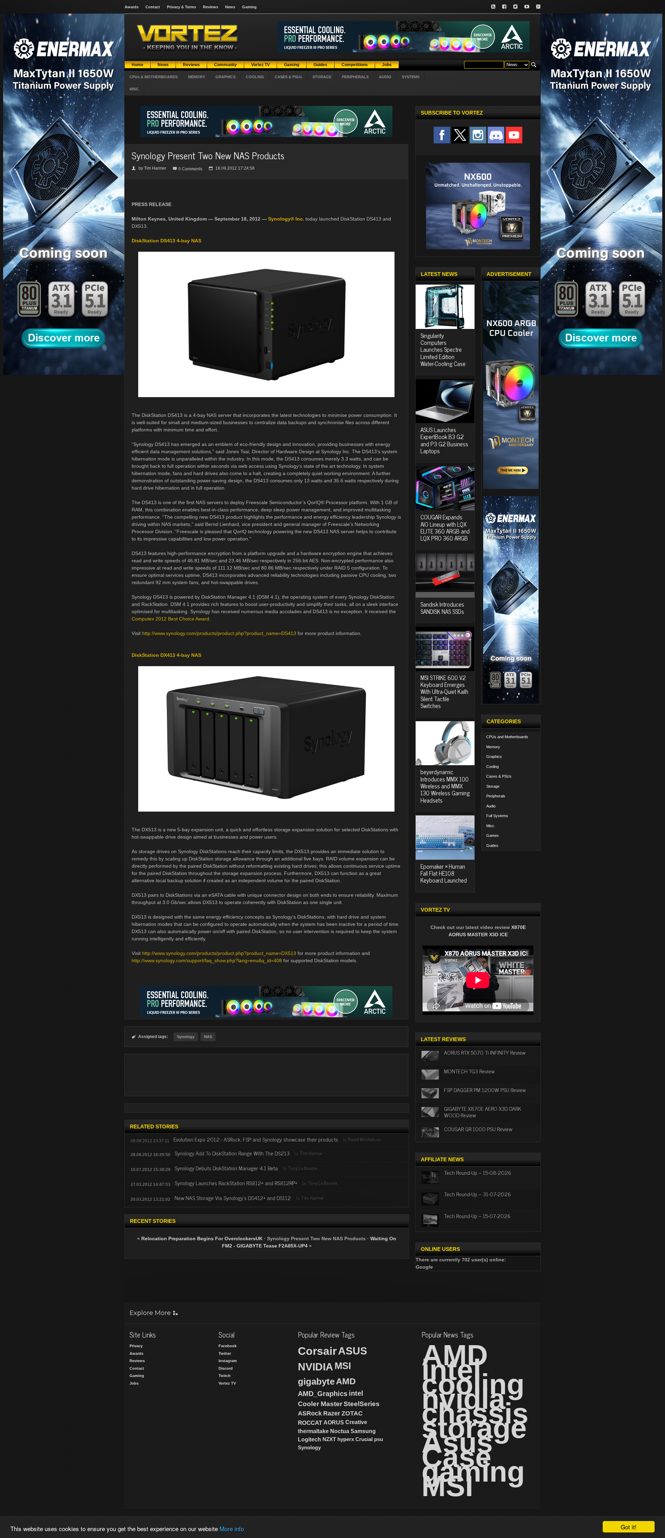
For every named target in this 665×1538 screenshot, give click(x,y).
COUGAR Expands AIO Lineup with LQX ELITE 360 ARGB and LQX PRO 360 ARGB (445, 527)
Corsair (317, 1351)
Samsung (363, 1431)
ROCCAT (310, 1422)
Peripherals (495, 796)
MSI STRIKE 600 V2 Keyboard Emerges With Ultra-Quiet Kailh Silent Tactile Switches (444, 692)
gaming (473, 1471)
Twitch (225, 1376)
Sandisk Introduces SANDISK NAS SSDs (442, 607)
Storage (492, 786)
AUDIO (385, 77)
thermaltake (313, 1431)
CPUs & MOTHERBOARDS (154, 77)
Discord (226, 1368)
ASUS (352, 1351)
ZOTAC (352, 1413)
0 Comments (190, 169)
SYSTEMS (410, 77)
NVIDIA (315, 1366)
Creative (356, 1422)
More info (232, 1528)
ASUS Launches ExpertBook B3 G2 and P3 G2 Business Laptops (444, 440)
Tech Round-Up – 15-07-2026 (477, 1215)
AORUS (333, 1422)
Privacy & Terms (181, 7)
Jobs (134, 1383)
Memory (493, 747)
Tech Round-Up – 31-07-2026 (477, 1193)
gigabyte (316, 1381)
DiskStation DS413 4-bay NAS (166, 240)
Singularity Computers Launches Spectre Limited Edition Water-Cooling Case (443, 350)
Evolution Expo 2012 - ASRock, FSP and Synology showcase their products (256, 1139)
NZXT (329, 1439)
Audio (491, 806)
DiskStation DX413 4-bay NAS (166, 655)
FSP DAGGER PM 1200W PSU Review (485, 1089)
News (230, 7)
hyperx (345, 1439)
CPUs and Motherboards (507, 737)
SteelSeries (362, 1403)
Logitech (309, 1439)
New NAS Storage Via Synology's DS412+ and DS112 (233, 1197)
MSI (343, 1366)
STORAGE (321, 77)
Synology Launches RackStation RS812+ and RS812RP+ (236, 1182)
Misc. (490, 826)
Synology (185, 1037)
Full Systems (497, 816)
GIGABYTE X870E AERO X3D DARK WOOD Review (482, 1111)
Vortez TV (227, 1383)
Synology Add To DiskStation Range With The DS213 (232, 1152)
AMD (346, 1381)
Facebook (228, 1346)
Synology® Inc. (286, 219)
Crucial (364, 1439)
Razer (331, 1413)
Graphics (494, 756)
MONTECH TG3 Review (469, 1070)
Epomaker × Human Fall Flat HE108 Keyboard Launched (443, 873)
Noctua (339, 1431)
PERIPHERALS (355, 77)
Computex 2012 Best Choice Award (170, 619)
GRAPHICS (225, 77)
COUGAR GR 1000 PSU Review (478, 1128)
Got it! (629, 1526)
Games (492, 835)
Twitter (225, 1353)
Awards (132, 7)
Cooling (492, 766)
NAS (208, 1037)
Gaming (249, 7)
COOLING (255, 77)
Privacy (136, 1346)
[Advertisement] (266, 1075)
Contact (152, 7)
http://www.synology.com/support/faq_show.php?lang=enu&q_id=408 (207, 960)
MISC (134, 89)
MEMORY (196, 77)
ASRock (310, 1413)
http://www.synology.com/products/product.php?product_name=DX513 (219, 953)
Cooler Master (320, 1403)
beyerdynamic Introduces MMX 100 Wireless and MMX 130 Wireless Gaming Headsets (445, 786)
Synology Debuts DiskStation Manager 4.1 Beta (226, 1167)
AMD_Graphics (322, 1393)
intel (356, 1393)
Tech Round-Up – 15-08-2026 (477, 1172)
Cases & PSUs (499, 776)
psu (378, 1439)
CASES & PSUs (288, 77)
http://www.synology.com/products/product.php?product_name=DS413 (219, 633)
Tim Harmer (155, 168)
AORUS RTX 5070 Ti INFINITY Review (484, 1052)
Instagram (228, 1361)
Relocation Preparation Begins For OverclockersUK (202, 1238)
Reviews (210, 7)
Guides (492, 845)
